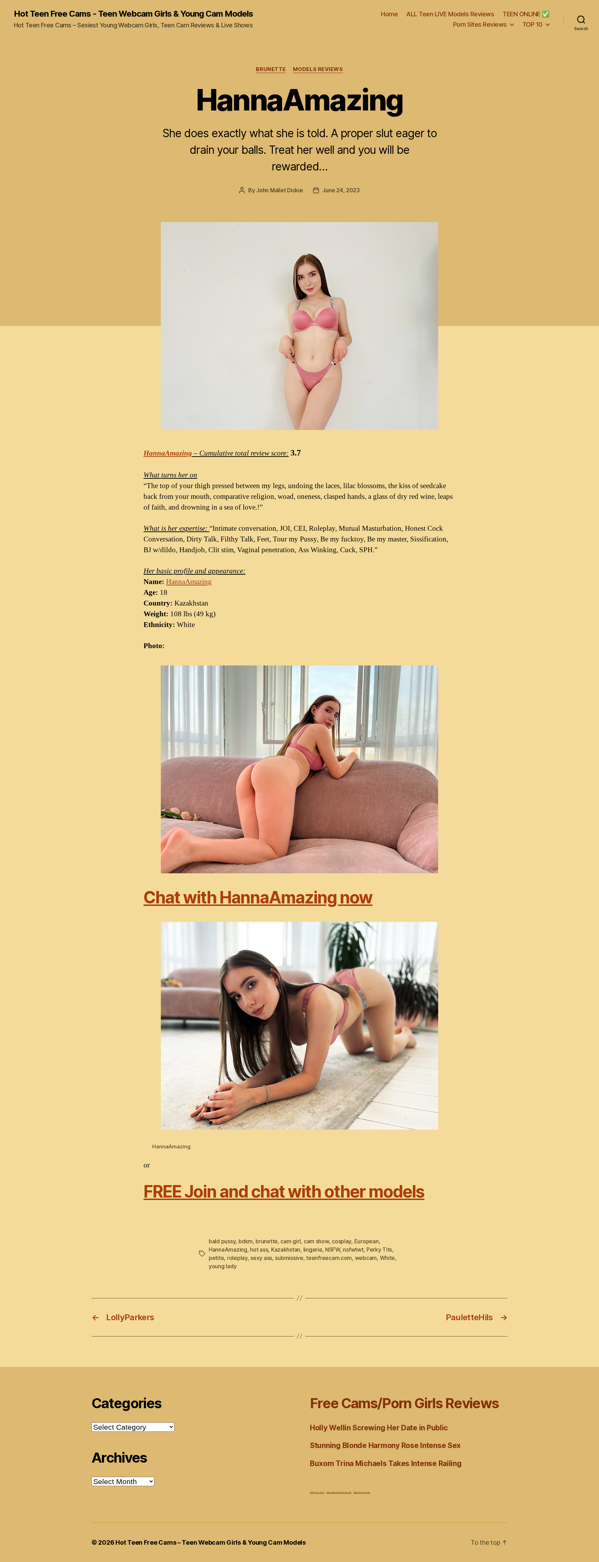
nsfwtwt (353, 1249)
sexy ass (261, 1257)
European (366, 1241)
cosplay (341, 1241)
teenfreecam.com (329, 1257)
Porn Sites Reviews (480, 24)
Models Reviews (318, 69)
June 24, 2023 (341, 190)
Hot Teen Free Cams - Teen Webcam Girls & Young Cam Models (133, 14)
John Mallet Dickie (279, 190)
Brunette (271, 69)
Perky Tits (379, 1249)
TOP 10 (532, 24)
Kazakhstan (285, 1249)
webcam (366, 1257)
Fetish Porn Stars (317, 1492)
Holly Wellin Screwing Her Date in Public (379, 1427)
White (387, 1257)
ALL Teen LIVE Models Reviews (450, 14)
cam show (316, 1241)
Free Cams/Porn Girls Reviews (404, 1403)
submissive (289, 1257)
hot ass (259, 1249)
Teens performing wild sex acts (339, 1492)
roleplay (237, 1257)
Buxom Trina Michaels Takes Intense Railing (386, 1463)
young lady (222, 1266)
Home (389, 14)
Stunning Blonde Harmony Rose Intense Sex (385, 1445)
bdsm (245, 1241)
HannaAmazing (168, 453)
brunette (266, 1241)
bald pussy (222, 1241)
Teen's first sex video (362, 1492)
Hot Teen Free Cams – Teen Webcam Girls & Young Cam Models (210, 1542)
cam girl (290, 1241)
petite (216, 1257)
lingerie (312, 1249)
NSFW (332, 1249)
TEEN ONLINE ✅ (526, 14)
